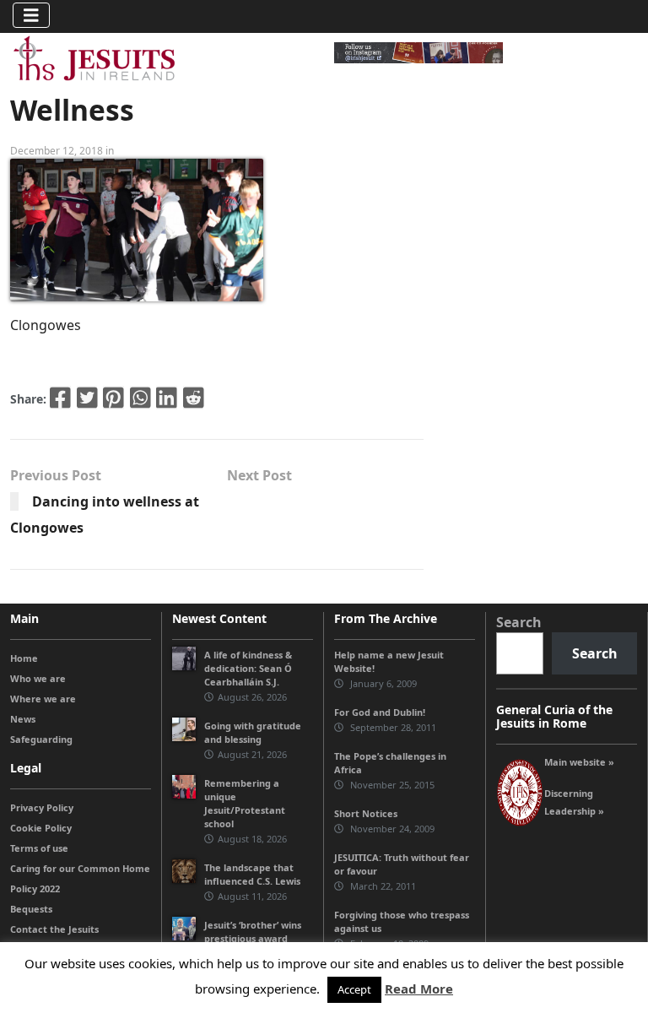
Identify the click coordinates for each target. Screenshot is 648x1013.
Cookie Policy (41, 827)
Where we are (43, 698)
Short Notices (365, 813)
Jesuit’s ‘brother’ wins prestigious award (252, 931)
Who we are (38, 678)
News (22, 718)
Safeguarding (41, 739)
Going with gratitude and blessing (252, 732)
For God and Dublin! (379, 712)
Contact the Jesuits (54, 929)
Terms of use (39, 848)
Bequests (31, 908)
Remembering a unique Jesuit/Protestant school (244, 803)
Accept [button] (354, 989)
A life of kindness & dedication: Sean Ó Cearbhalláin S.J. (248, 668)
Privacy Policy (41, 807)
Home (24, 658)
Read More (419, 988)
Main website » (579, 762)
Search (519, 622)
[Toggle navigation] (31, 15)
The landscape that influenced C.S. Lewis (252, 874)
